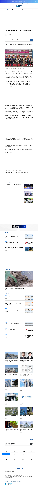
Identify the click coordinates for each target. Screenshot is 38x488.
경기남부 (6, 456)
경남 (14, 459)
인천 (31, 451)
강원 (23, 456)
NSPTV (25, 9)
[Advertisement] (19, 20)
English (25, 3)
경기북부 (14, 456)
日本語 (27, 3)
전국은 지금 (9, 9)
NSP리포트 (14, 9)
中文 (29, 3)
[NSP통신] (19, 6)
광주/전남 (6, 454)
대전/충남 (14, 454)
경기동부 (31, 454)
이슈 (22, 9)
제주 (31, 459)
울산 (23, 454)
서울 (6, 451)
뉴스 (5, 9)
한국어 (22, 3)
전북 (6, 459)
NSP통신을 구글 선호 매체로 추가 (17, 1)
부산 (14, 451)
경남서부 (23, 459)
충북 (31, 456)
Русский (32, 3)
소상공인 (18, 9)
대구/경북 (23, 451)
